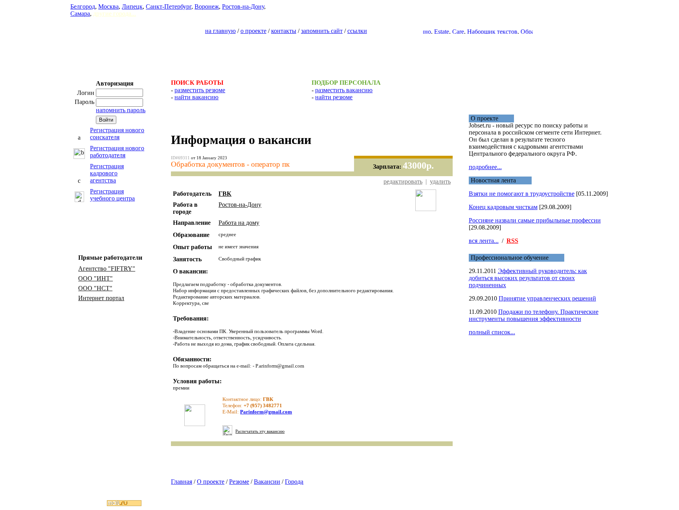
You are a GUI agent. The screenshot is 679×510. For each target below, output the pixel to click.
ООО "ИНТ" (95, 278)
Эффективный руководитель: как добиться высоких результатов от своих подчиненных (528, 278)
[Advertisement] (339, 53)
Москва (108, 6)
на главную (220, 30)
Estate (433, 31)
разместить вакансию (344, 90)
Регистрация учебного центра (112, 195)
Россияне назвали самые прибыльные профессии (535, 220)
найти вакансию (196, 97)
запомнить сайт (322, 30)
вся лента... (484, 240)
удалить (440, 181)
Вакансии (267, 481)
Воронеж (207, 6)
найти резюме (333, 97)
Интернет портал (101, 298)
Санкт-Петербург (168, 6)
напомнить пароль (120, 110)
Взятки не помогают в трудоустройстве (521, 193)
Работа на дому (238, 222)
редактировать (403, 181)
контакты (283, 30)
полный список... (492, 332)
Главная (181, 481)
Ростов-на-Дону (243, 6)
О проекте (210, 481)
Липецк (132, 6)
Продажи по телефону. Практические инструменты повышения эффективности (533, 315)
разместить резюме (199, 90)
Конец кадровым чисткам (503, 207)
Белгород (82, 6)
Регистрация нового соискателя (117, 133)
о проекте (253, 30)
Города (294, 481)
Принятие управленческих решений (547, 298)
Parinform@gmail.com (266, 412)
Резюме (239, 481)
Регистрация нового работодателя (117, 151)
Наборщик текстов (484, 31)
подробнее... (485, 167)
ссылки (357, 30)
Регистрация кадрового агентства (107, 173)
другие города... (114, 13)
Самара (80, 13)
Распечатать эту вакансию (259, 431)
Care (450, 31)
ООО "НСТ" (95, 288)
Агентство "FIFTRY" (106, 268)
